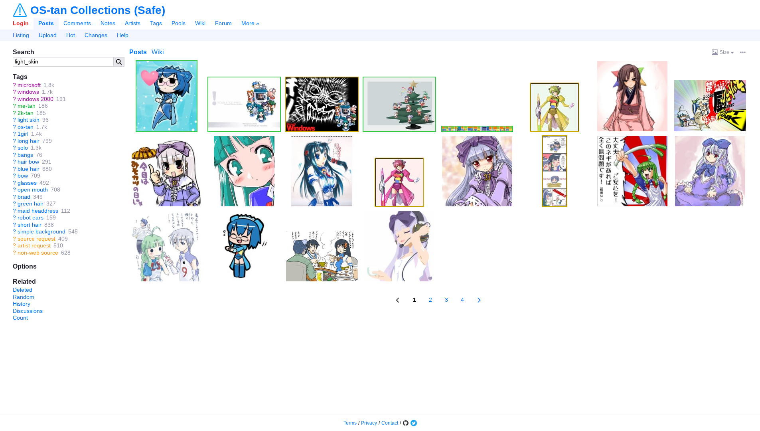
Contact (389, 423)
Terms (350, 423)
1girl (23, 133)
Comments (77, 23)
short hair (29, 224)
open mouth (33, 189)
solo (23, 147)
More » (250, 23)
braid (24, 197)
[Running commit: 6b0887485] (406, 423)
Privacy (369, 423)
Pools (179, 23)
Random (23, 297)
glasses (27, 183)
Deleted (22, 290)
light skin (28, 120)
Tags (156, 23)
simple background (41, 231)
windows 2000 (35, 99)
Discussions (28, 311)
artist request (34, 245)
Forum (223, 23)
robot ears (30, 217)
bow (23, 175)
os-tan (26, 127)
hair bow (28, 161)
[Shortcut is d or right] (479, 300)
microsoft (29, 85)
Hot (70, 35)
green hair (30, 203)
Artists (132, 23)
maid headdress (38, 211)
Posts (46, 23)
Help (122, 35)
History (21, 304)
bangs (25, 155)
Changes (96, 35)
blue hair (28, 169)
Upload (48, 35)
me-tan (27, 106)
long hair (28, 141)
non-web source (38, 252)
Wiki (200, 23)
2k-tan (26, 113)
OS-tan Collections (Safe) (97, 10)
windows (28, 92)
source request (36, 238)
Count (20, 317)
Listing (21, 35)
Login (21, 23)
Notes (108, 23)
